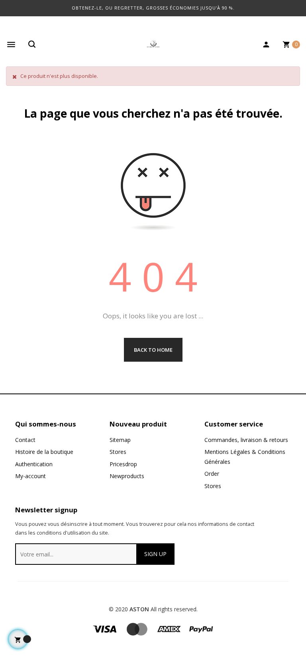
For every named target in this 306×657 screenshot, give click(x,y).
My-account (30, 476)
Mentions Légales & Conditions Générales (244, 456)
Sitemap (120, 440)
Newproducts (127, 476)
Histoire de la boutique (44, 451)
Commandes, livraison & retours (246, 440)
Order (211, 473)
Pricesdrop (123, 464)
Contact (25, 440)
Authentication (34, 464)
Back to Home (153, 349)
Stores (118, 451)
